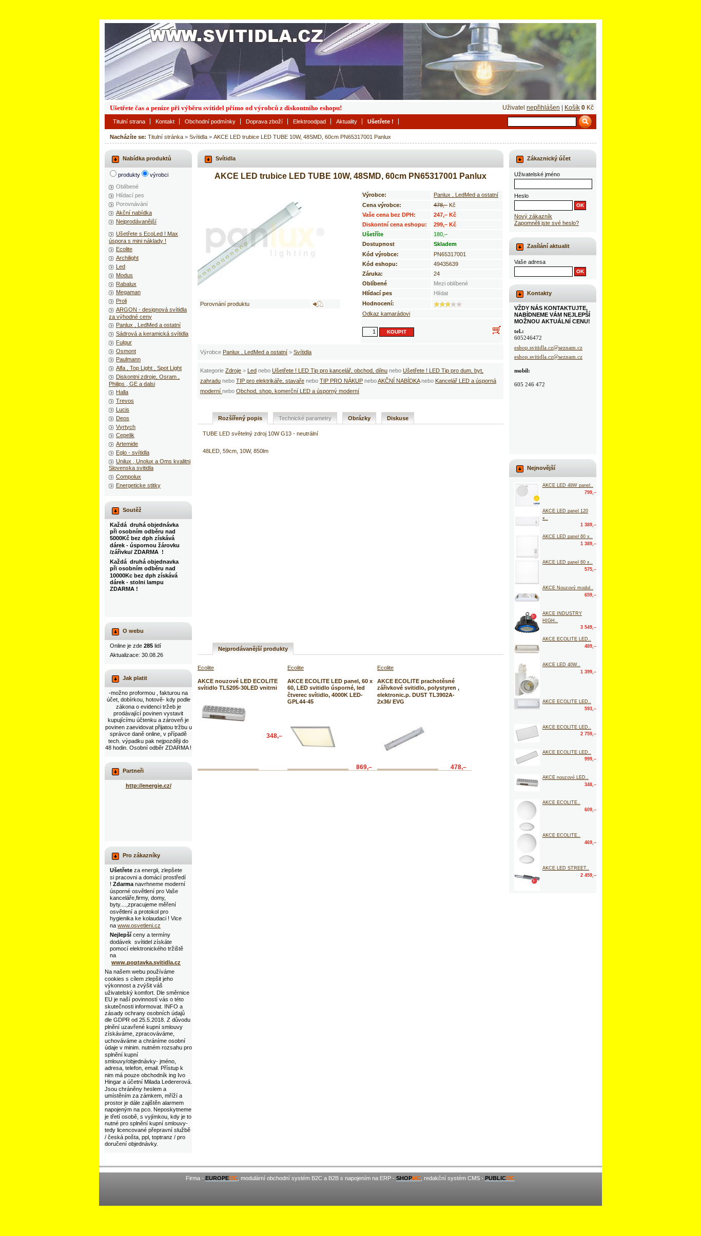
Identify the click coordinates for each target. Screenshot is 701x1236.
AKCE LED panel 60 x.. (567, 536)
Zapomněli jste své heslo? (546, 223)
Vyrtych (125, 427)
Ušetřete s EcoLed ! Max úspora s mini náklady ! (143, 237)
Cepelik (125, 435)
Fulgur (124, 342)
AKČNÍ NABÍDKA (399, 381)
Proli (121, 301)
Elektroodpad (309, 121)
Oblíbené (127, 186)
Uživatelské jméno (537, 174)
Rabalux (126, 284)
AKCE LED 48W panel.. (567, 485)
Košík (572, 107)
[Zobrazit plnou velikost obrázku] (269, 240)
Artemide (127, 444)
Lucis (122, 409)
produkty (129, 175)
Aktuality (346, 121)
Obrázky (359, 418)
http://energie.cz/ (148, 785)
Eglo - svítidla (132, 452)
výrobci (159, 175)
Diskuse (397, 418)
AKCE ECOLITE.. (561, 802)
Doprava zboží (264, 121)
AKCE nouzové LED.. (565, 777)
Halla (122, 392)
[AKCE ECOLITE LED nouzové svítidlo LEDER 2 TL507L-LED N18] (527, 649)
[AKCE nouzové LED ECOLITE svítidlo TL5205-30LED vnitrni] (223, 714)
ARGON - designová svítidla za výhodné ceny (148, 312)
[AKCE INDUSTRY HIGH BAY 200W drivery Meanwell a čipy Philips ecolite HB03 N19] (527, 623)
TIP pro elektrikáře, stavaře (270, 381)
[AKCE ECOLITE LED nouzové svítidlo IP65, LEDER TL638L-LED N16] (527, 703)
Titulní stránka (165, 137)
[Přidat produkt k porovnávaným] (318, 304)
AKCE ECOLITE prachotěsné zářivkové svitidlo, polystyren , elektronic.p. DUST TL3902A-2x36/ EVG (418, 691)
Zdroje (233, 370)
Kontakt (164, 121)
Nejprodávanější (136, 221)
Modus (124, 275)
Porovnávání (132, 204)
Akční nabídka (134, 213)
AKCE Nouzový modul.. (567, 587)
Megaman (128, 292)
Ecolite (124, 249)
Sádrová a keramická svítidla (152, 334)
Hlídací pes (130, 195)
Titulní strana (129, 121)
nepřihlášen (543, 107)
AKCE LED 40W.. (561, 664)
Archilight (127, 258)
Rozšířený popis (240, 418)
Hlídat (441, 293)
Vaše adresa (530, 262)
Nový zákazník (533, 216)
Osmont (126, 351)
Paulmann (128, 359)
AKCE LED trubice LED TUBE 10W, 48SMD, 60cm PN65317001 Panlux (302, 137)
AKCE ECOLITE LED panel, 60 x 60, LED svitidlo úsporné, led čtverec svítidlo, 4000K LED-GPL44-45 (330, 691)
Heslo (521, 196)
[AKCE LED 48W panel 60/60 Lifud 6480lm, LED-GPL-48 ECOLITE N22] (527, 495)
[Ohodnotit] (436, 304)
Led (252, 370)
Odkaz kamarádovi (386, 314)
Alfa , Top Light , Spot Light (149, 368)
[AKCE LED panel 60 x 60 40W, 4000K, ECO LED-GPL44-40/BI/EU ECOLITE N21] (527, 572)
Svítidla (198, 137)
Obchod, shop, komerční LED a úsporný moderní (297, 391)
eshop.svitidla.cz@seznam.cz (548, 347)
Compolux (128, 476)
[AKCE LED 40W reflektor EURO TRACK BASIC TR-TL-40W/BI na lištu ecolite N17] (527, 680)
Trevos (125, 401)
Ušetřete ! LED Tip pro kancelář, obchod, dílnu (329, 370)
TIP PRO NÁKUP (341, 381)
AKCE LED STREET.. (565, 868)
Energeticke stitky (138, 485)
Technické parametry (305, 418)
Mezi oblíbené (451, 283)
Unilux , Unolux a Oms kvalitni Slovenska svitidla (149, 464)
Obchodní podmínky (210, 121)
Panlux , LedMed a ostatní (255, 352)
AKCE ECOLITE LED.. (566, 639)
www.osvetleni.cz (139, 925)
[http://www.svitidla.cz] (350, 61)
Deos (122, 418)
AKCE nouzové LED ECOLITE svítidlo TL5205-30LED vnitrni (238, 684)
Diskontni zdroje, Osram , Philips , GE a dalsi (144, 380)
